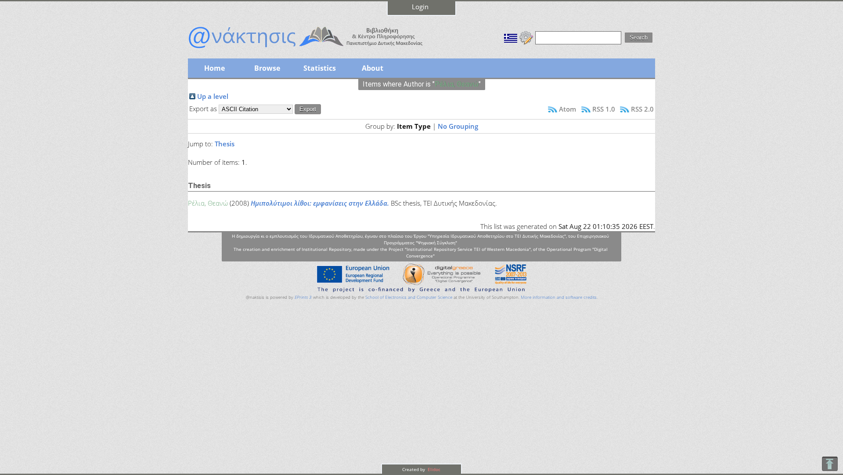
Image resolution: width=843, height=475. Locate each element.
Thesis (224, 143)
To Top (829, 464)
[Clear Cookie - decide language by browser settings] (526, 37)
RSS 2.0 (642, 109)
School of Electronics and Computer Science (408, 297)
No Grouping (458, 126)
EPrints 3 (303, 297)
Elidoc (433, 469)
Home (214, 68)
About (372, 68)
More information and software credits (559, 297)
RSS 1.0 (603, 109)
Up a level (212, 96)
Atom (567, 109)
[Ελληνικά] (511, 37)
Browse (267, 68)
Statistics (319, 68)
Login (420, 6)
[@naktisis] (319, 49)
